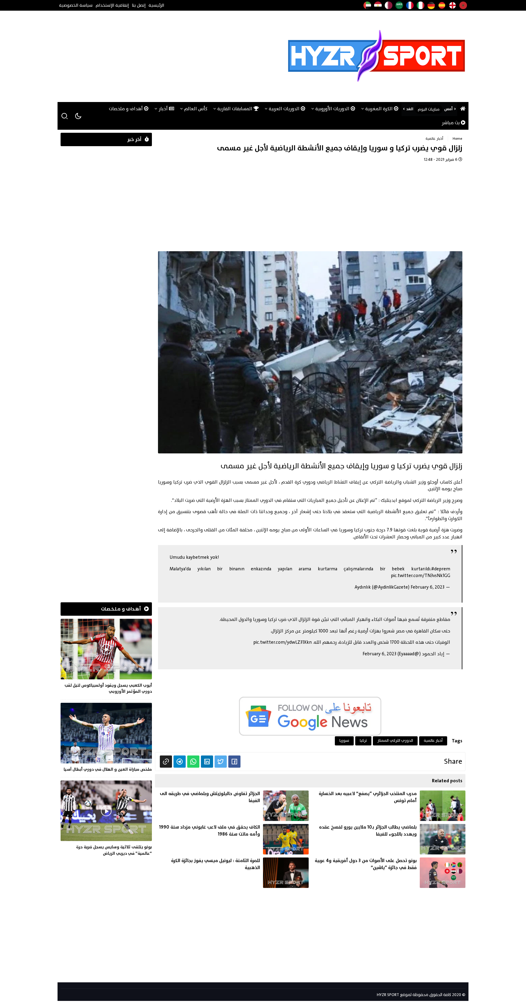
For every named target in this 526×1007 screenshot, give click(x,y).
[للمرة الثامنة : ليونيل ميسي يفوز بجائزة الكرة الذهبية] (232, 872)
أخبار (164, 109)
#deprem (440, 569)
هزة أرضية (439, 530)
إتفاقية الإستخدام (112, 5)
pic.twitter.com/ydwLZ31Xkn (282, 642)
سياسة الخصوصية (76, 5)
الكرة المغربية (379, 109)
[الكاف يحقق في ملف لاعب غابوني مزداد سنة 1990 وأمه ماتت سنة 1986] (232, 839)
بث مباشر (451, 123)
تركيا (363, 740)
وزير (447, 500)
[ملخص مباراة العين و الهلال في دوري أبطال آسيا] (106, 738)
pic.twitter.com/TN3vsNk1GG (420, 575)
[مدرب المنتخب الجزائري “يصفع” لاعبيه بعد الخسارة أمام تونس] (388, 805)
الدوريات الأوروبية (333, 109)
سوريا (344, 740)
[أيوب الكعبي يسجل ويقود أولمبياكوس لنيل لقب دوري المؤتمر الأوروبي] (106, 657)
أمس (448, 109)
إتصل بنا (139, 5)
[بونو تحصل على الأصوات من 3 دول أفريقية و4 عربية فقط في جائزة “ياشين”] (388, 872)
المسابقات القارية (235, 109)
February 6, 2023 (427, 587)
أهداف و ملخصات (126, 109)
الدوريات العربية (285, 109)
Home (457, 138)
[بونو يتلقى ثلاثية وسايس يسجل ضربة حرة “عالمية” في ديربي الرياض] (106, 819)
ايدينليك (389, 500)
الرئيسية (156, 5)
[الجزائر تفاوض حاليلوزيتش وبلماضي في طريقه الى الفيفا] (232, 805)
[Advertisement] (171, 56)
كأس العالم (195, 109)
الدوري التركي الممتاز (395, 740)
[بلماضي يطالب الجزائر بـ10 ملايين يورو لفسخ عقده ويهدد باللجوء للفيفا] (388, 839)
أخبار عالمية (434, 138)
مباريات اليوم (429, 109)
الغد (409, 109)
